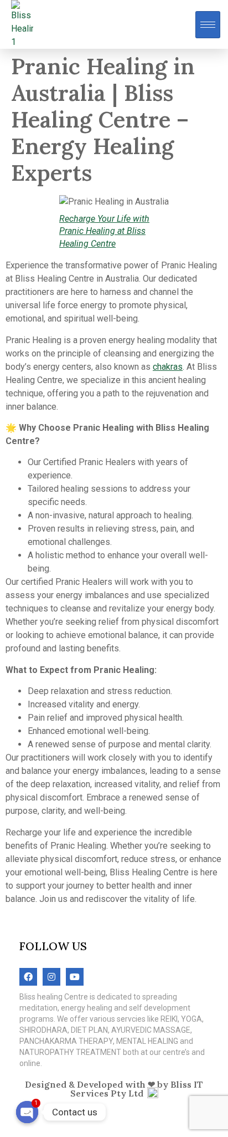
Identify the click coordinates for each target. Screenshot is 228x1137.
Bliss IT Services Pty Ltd (137, 1089)
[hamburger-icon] (207, 24)
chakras (168, 366)
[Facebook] (28, 977)
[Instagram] (51, 977)
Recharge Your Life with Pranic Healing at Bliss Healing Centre (104, 231)
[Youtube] (75, 977)
